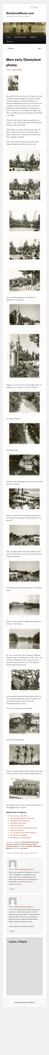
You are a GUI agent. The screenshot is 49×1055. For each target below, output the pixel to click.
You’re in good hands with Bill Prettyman (23, 833)
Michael (8, 848)
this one (30, 103)
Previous (10, 48)
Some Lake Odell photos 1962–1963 (22, 818)
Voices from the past (17, 825)
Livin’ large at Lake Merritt (18, 835)
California (29, 846)
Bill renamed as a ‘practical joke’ (20, 837)
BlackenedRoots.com (20, 13)
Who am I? (10, 41)
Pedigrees (33, 37)
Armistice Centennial (17, 830)
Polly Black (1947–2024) (18, 823)
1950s (24, 842)
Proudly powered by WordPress (24, 1002)
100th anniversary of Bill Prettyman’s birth (24, 828)
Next (40, 48)
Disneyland (36, 846)
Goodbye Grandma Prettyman (20, 821)
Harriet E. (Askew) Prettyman (23, 844)
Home (9, 37)
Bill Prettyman (30, 842)
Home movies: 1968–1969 (18, 816)
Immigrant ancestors (20, 37)
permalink (24, 848)
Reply (12, 889)
